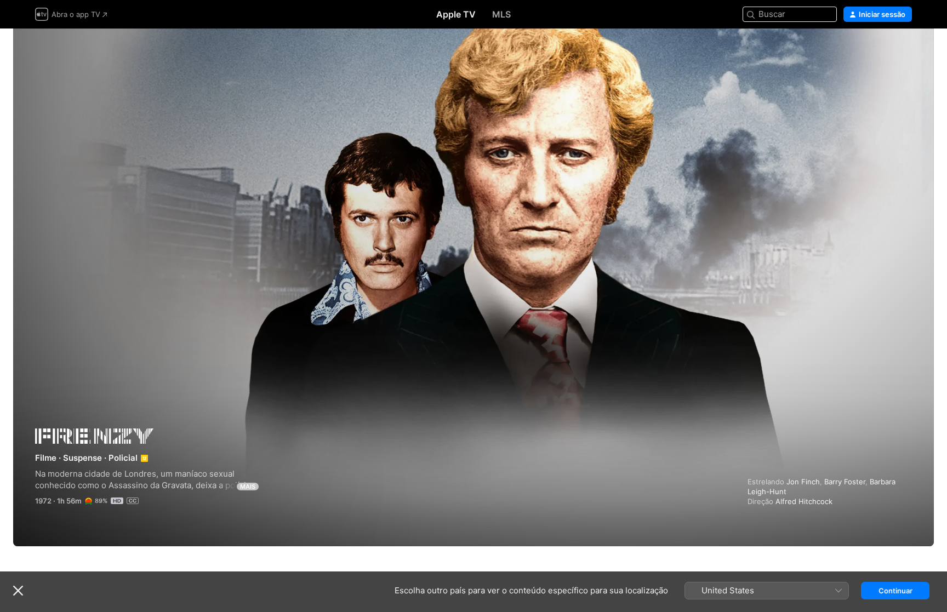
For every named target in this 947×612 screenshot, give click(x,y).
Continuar (895, 590)
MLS (501, 14)
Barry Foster (844, 481)
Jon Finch (803, 481)
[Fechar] (18, 591)
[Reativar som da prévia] (904, 50)
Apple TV (456, 14)
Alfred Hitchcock (803, 501)
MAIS (247, 486)
